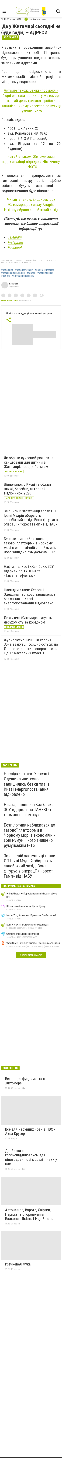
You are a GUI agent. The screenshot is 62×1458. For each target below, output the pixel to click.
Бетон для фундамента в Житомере (25, 1080)
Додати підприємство (31, 955)
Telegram (14, 237)
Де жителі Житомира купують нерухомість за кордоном (28, 620)
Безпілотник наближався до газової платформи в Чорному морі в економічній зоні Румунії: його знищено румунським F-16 (30, 545)
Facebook (15, 247)
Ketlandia (13, 283)
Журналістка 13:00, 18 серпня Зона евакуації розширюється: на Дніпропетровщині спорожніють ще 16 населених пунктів (31, 646)
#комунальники (45, 273)
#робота (5, 275)
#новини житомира (44, 270)
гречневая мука (18, 1264)
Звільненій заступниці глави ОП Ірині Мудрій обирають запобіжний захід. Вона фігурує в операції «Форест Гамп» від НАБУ (31, 517)
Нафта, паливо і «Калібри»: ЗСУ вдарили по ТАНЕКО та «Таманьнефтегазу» (29, 571)
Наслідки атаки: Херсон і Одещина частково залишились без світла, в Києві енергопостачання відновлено (29, 596)
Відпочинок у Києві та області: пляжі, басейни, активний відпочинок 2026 (28, 488)
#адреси (31, 273)
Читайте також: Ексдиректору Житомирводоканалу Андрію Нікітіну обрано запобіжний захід (31, 204)
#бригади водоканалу (23, 275)
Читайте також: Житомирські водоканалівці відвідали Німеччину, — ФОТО (31, 161)
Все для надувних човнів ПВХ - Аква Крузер (30, 1131)
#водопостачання (24, 270)
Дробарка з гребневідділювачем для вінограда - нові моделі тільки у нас (31, 1157)
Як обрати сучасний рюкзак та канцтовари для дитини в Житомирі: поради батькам (29, 462)
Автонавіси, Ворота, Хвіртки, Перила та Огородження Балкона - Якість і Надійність (29, 1214)
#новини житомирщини (13, 273)
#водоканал (7, 270)
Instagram (15, 242)
